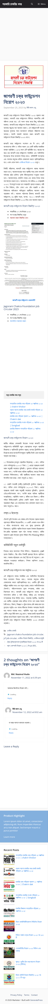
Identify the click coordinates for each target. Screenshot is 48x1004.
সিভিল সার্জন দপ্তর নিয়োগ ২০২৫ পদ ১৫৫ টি (30, 936)
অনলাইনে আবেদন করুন (18, 321)
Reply (10, 698)
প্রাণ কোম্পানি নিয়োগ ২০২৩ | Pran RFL (21, 645)
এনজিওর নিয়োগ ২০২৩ (26, 162)
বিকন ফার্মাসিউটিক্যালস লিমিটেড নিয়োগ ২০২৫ (29, 923)
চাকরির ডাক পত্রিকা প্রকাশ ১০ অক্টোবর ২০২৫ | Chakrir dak (29, 883)
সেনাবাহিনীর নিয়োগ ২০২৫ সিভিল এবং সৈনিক (28, 949)
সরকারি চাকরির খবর (12, 4)
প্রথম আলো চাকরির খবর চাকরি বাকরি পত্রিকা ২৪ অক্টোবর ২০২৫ (28, 869)
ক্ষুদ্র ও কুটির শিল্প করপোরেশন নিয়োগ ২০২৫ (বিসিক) (28, 963)
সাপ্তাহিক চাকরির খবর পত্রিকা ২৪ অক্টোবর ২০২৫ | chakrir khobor (30, 856)
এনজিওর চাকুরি (39, 638)
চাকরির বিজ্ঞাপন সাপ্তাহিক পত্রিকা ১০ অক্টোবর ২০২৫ (28, 909)
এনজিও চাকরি (11, 630)
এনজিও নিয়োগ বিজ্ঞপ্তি (25, 638)
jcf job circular (10, 638)
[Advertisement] (24, 33)
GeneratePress (36, 1000)
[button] (32, 4)
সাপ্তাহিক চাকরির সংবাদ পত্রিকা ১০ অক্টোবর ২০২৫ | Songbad (28, 896)
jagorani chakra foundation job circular (25, 634)
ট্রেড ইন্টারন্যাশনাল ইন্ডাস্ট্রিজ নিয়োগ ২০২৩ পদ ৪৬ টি (25, 641)
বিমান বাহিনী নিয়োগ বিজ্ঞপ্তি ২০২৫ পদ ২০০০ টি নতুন (28, 976)
